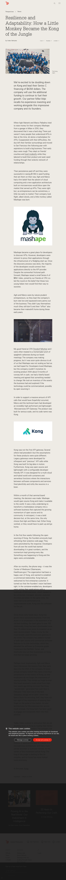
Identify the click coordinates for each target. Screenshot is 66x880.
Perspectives (10, 12)
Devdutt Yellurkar (40, 349)
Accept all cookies (42, 740)
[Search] (54, 3)
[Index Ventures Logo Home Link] (7, 3)
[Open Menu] (59, 3)
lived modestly (31, 154)
